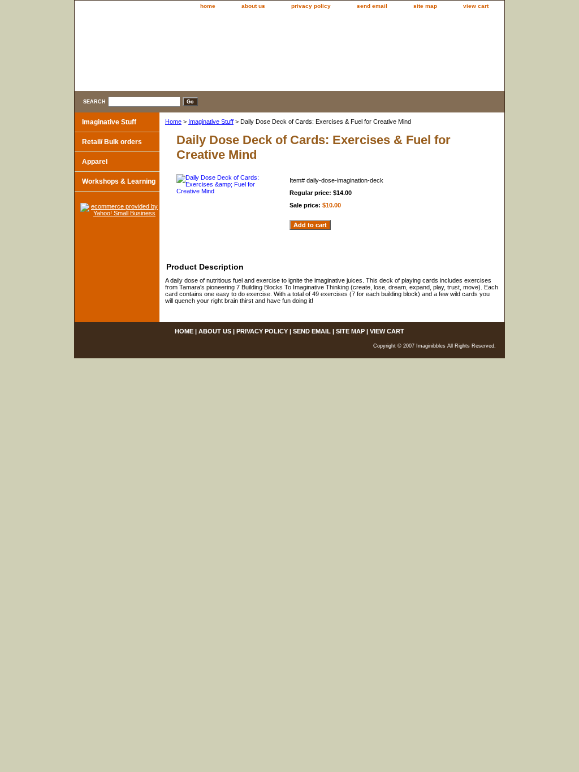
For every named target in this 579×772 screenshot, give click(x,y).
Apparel (94, 162)
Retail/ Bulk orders (112, 142)
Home (173, 121)
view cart (476, 6)
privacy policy (311, 6)
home (207, 6)
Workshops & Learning (118, 181)
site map (425, 6)
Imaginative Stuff (211, 121)
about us (253, 6)
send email (372, 6)
